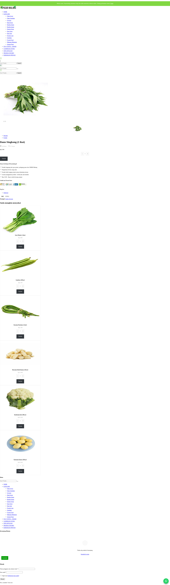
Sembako (9, 38)
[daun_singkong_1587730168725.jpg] (26, 119)
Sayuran (9, 20)
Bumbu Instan (10, 27)
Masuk (2, 579)
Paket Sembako (11, 18)
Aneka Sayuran (9, 199)
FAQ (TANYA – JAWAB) (10, 46)
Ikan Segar (9, 31)
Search (19, 63)
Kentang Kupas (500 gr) (20, 459)
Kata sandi (3, 572)
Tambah (4, 158)
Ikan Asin (9, 33)
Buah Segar (10, 22)
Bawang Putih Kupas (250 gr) (20, 369)
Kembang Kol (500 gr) (20, 414)
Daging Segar (10, 29)
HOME (5, 11)
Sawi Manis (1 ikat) (20, 235)
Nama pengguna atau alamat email (9, 569)
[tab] (87, 193)
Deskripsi (6, 192)
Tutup (111, 3)
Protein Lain (10, 35)
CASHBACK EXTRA (9, 48)
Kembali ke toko (85, 554)
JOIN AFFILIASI (8, 51)
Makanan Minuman (12, 42)
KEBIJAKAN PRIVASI (9, 55)
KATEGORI (7, 14)
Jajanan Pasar (10, 44)
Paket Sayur (10, 16)
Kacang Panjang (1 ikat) (20, 325)
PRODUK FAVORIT (9, 53)
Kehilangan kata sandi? (13, 575)
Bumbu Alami (10, 24)
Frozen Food (10, 40)
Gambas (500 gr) (20, 280)
